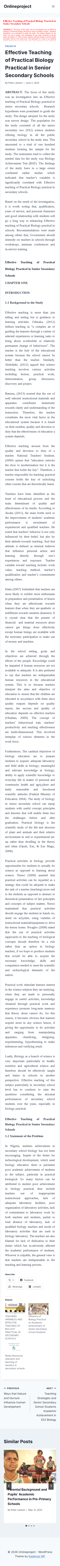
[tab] (26, 1526)
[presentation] (30, 1466)
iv (23, 918)
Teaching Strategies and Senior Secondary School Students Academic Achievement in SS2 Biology (44, 1404)
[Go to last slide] (9, 1486)
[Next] (51, 1486)
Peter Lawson (15, 83)
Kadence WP (37, 1556)
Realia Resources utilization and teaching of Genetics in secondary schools (15, 1362)
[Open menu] (53, 6)
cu (41, 784)
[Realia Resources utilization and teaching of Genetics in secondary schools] (15, 1348)
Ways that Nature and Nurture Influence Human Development (15, 1397)
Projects (10, 46)
